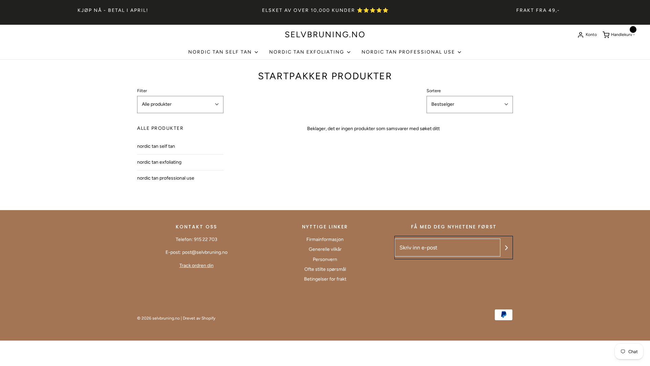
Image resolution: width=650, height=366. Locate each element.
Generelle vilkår (325, 249)
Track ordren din (196, 265)
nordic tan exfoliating (159, 162)
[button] (180, 104)
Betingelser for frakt (325, 279)
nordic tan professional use (165, 178)
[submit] (506, 247)
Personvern (325, 259)
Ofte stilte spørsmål (325, 269)
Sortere (434, 90)
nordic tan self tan (156, 146)
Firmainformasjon (325, 239)
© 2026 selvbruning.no (158, 318)
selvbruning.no (325, 34)
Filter (142, 90)
